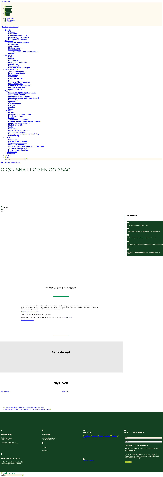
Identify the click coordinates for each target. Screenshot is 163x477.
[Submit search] (26, 159)
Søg (6, 159)
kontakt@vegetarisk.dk (8, 463)
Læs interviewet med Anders (30, 311)
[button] (7, 157)
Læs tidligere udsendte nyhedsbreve (136, 445)
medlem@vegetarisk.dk (8, 462)
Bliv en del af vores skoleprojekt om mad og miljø (24, 407)
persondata (131, 450)
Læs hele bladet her (27, 320)
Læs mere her (68, 317)
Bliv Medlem (5, 391)
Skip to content (5, 1)
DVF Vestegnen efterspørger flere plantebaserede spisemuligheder (27, 409)
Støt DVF (65, 391)
